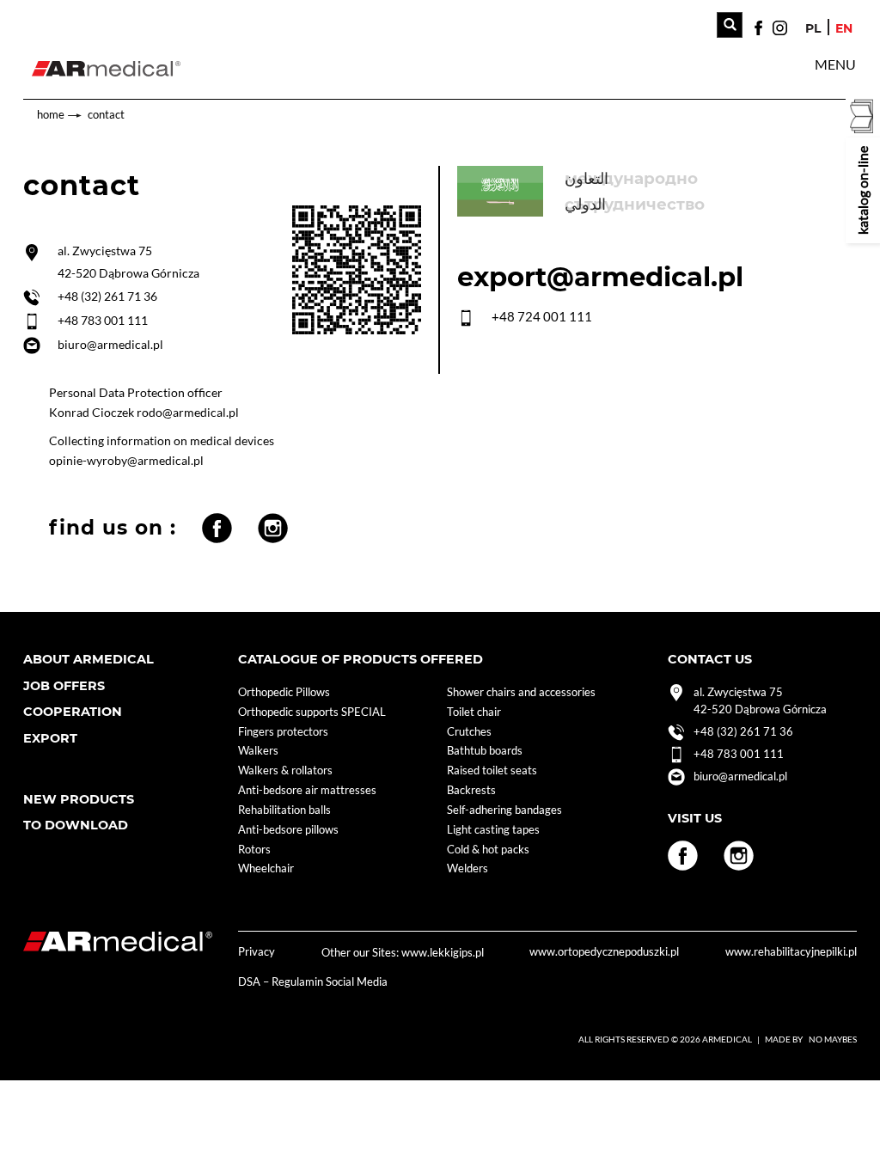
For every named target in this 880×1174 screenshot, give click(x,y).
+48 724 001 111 (542, 316)
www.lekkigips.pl (442, 952)
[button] (835, 64)
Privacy (256, 951)
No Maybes (833, 1039)
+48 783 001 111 (103, 320)
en (843, 28)
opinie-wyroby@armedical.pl (126, 460)
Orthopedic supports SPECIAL (312, 712)
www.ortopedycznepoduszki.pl (604, 951)
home (50, 114)
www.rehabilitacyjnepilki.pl (791, 951)
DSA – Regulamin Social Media (313, 981)
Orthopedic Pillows (284, 692)
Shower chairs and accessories (521, 692)
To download (75, 825)
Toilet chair (474, 712)
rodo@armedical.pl (188, 412)
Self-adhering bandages (504, 810)
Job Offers (64, 686)
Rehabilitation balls (284, 810)
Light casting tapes (493, 829)
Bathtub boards (484, 750)
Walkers (258, 750)
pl (813, 28)
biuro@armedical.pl (110, 344)
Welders (467, 868)
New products (78, 799)
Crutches (469, 731)
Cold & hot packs (488, 849)
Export (50, 738)
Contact (106, 114)
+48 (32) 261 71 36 (107, 296)
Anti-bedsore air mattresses (307, 790)
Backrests (471, 790)
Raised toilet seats (492, 770)
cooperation (72, 711)
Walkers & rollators (285, 770)
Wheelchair (266, 868)
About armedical (88, 659)
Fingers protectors (283, 731)
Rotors (254, 849)
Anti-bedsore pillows (288, 829)
